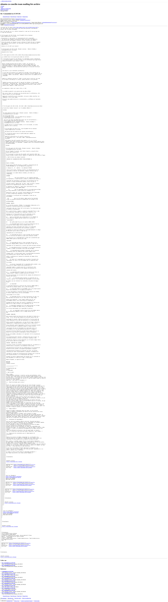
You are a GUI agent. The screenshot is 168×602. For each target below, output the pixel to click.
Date (2, 7)
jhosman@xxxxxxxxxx (25, 20)
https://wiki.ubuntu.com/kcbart (14, 476)
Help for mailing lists (26, 598)
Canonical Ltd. (9, 600)
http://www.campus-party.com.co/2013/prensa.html (25, 27)
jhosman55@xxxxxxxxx (9, 24)
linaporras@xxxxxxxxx (20, 18)
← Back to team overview (6, 1)
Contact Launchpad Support (26, 600)
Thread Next (25, 16)
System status (36, 600)
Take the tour (10, 598)
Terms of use (16, 600)
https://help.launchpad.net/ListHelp (23, 467)
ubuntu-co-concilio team (6, 8)
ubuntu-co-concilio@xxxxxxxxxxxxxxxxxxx (21, 22)
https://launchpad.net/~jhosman (14, 461)
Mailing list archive (4, 9)
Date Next (19, 16)
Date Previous (13, 16)
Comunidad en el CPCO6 (7, 571)
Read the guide (18, 598)
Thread (2, 6)
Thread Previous (6, 16)
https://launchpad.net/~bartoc (13, 477)
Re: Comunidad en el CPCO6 (8, 562)
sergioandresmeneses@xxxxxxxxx (49, 22)
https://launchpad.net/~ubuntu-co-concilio (24, 464)
